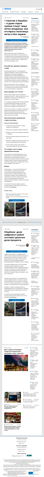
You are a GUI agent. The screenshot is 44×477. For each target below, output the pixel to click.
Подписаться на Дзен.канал (17, 40)
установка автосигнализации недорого (34, 282)
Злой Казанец (13, 187)
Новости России (9, 17)
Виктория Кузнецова (20, 245)
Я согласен (31, 473)
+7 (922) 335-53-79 (21, 447)
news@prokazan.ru (21, 449)
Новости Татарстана (33, 360)
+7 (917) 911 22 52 (21, 439)
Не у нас (34, 123)
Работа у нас (21, 451)
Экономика (8, 229)
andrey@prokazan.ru (21, 441)
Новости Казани (8, 347)
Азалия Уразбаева (25, 36)
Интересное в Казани (35, 34)
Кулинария (34, 76)
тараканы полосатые (35, 46)
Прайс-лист (21, 443)
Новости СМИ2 (7, 201)
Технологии (35, 262)
